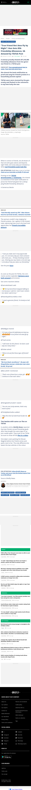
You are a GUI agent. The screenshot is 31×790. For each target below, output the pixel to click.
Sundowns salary (20, 492)
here (11, 265)
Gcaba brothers (25, 495)
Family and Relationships (18, 38)
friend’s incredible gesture (13, 226)
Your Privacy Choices (17, 789)
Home (2, 38)
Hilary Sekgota (17, 56)
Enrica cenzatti (15, 495)
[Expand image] (29, 113)
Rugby (2, 628)
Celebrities (3, 588)
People (8, 38)
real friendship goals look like (16, 167)
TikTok (13, 175)
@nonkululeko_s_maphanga (11, 177)
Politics (2, 572)
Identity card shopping (7, 492)
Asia (2, 659)
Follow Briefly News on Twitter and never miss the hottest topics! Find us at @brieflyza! (15, 473)
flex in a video (23, 435)
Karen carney (5, 495)
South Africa (3, 556)
